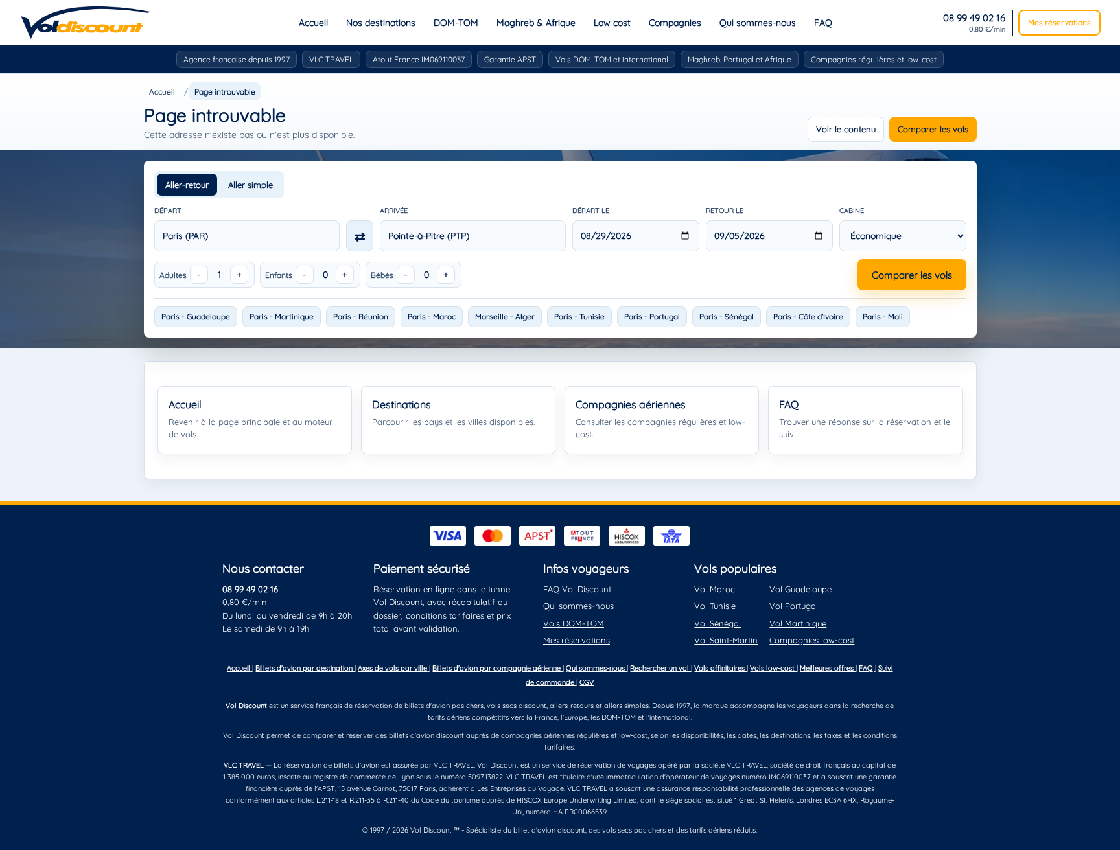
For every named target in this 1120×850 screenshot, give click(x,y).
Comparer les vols (933, 129)
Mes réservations (1059, 22)
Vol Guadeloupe (800, 589)
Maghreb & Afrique (536, 23)
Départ (167, 210)
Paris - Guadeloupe (195, 316)
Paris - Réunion (360, 316)
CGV (586, 682)
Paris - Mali (883, 316)
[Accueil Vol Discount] (85, 22)
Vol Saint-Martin (726, 640)
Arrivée (394, 210)
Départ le (590, 210)
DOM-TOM (456, 23)
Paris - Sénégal (726, 316)
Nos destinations (380, 23)
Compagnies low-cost (811, 640)
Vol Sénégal (717, 623)
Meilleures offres (828, 667)
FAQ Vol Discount (577, 589)
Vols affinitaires (720, 667)
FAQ (823, 23)
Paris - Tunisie (579, 316)
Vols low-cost (773, 667)
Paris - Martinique (282, 316)
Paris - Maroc (432, 316)
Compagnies (675, 23)
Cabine (851, 210)
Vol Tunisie (715, 606)
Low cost (612, 23)
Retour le (724, 210)
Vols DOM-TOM (573, 623)
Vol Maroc (714, 589)
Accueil (313, 23)
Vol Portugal (793, 606)
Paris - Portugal (652, 316)
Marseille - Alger (505, 316)
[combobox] (247, 235)
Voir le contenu (846, 129)
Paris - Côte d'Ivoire (808, 316)
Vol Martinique (797, 623)
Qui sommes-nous (757, 23)
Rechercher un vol (660, 667)
